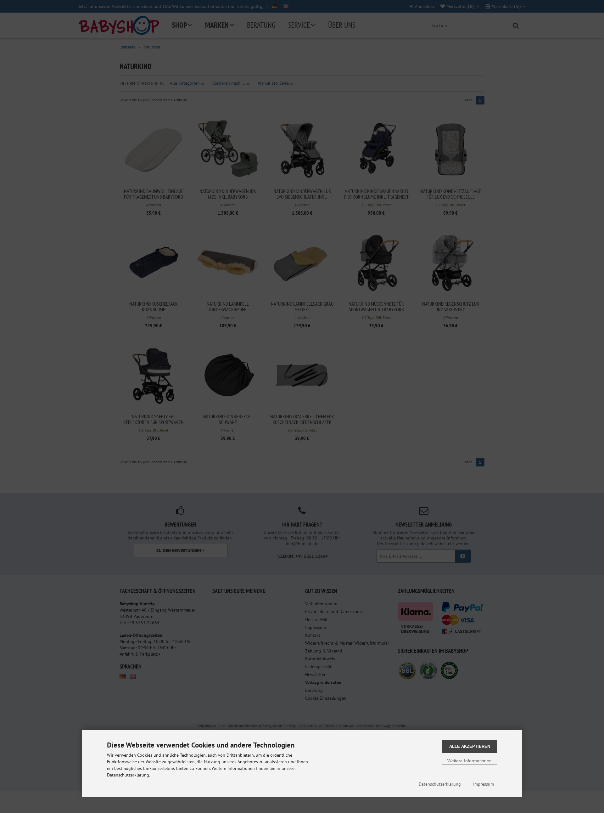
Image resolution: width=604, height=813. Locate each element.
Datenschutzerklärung (440, 784)
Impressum (483, 784)
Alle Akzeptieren (469, 746)
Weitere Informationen (469, 760)
